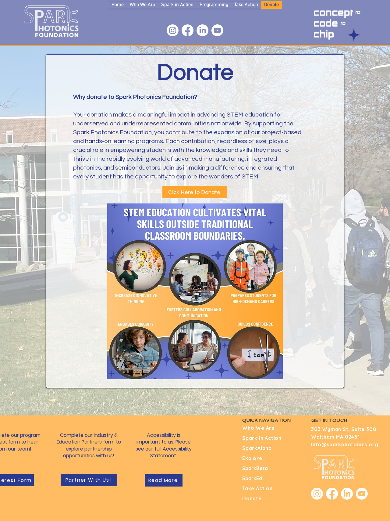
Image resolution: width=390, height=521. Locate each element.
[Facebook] (187, 30)
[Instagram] (173, 30)
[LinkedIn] (202, 30)
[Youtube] (217, 30)
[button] (142, 5)
